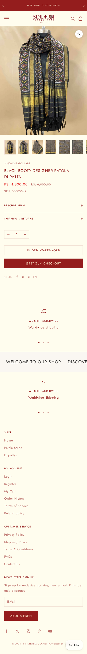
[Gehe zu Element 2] (24, 147)
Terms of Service (16, 506)
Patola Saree (13, 448)
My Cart (10, 491)
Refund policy (14, 513)
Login (8, 476)
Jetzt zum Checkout (43, 263)
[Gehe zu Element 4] (51, 147)
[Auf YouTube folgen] (50, 631)
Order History (14, 498)
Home (8, 440)
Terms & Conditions (18, 549)
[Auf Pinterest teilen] (29, 277)
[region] (43, 322)
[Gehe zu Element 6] (78, 147)
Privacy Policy (14, 534)
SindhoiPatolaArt (17, 163)
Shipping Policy (15, 542)
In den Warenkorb (43, 250)
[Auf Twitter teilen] (23, 277)
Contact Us (12, 564)
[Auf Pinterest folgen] (39, 631)
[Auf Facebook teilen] (17, 277)
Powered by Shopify (61, 643)
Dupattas (10, 455)
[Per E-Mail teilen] (35, 277)
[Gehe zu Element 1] (10, 147)
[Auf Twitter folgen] (17, 631)
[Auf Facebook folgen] (6, 631)
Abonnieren (21, 616)
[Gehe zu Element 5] (64, 147)
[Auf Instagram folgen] (28, 631)
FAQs (8, 556)
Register (10, 484)
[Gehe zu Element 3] (37, 147)
